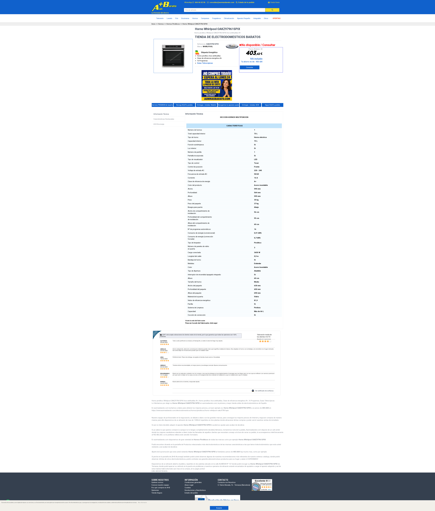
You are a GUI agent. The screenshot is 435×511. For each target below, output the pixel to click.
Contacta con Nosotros (227, 482)
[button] (272, 10)
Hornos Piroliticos (173, 24)
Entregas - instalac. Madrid (206, 105)
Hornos (161, 24)
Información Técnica (161, 114)
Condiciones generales (193, 482)
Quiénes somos (157, 482)
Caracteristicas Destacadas (163, 119)
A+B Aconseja (158, 124)
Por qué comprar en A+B (160, 488)
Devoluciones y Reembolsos (195, 490)
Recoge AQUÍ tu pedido (184, 105)
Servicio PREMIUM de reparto (162, 105)
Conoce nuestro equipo (160, 485)
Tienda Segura (156, 493)
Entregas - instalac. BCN (250, 105)
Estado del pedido (191, 493)
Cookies (188, 488)
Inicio (153, 24)
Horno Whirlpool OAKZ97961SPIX (194, 24)
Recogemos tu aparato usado (228, 105)
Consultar (249, 67)
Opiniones (155, 490)
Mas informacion (142, 502)
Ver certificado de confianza (264, 391)
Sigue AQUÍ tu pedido (272, 105)
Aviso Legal (189, 485)
